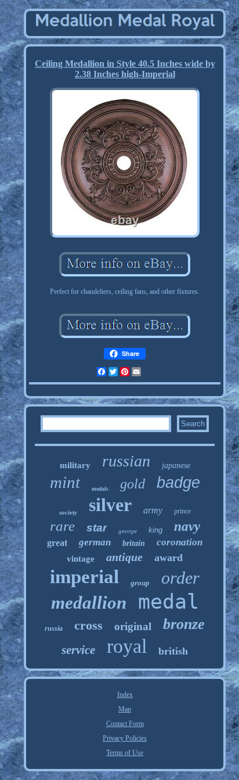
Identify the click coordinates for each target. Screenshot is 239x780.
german (95, 542)
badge (178, 482)
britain (133, 543)
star (96, 528)
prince (182, 511)
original (132, 626)
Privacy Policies (125, 738)
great (57, 543)
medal (168, 601)
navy (187, 526)
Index (125, 695)
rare (62, 526)
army (152, 510)
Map (124, 709)
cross (88, 625)
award (168, 557)
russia (54, 628)
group (140, 582)
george (127, 530)
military (75, 465)
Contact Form (125, 724)
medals (100, 489)
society (68, 512)
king (155, 530)
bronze (184, 624)
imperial (84, 576)
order (180, 577)
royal (127, 646)
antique (124, 557)
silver (110, 504)
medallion (88, 602)
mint (65, 482)
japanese (176, 465)
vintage (81, 558)
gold (132, 483)
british (173, 651)
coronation (179, 542)
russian (126, 461)
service (78, 650)
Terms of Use (124, 753)
